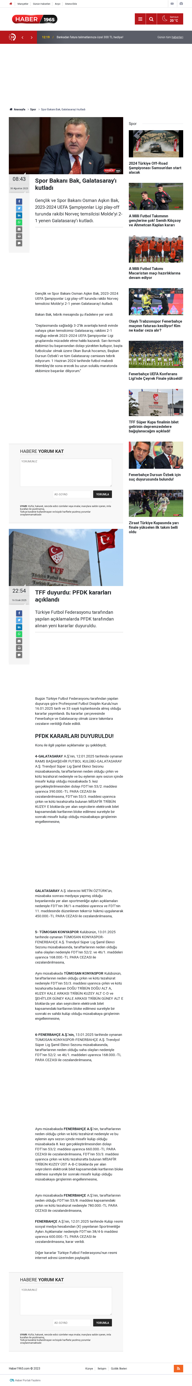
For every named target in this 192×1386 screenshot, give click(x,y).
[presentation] (22, 37)
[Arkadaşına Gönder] (19, 229)
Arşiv (57, 3)
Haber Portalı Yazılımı (27, 1380)
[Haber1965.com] (35, 18)
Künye (89, 1368)
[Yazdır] (19, 236)
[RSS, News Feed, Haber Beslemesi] (178, 1368)
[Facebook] (19, 202)
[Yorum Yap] (19, 243)
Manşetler (23, 3)
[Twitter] (19, 209)
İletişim (102, 1368)
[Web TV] (172, 3)
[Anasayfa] (11, 3)
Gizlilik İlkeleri (119, 1368)
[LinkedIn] (19, 215)
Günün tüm (170, 37)
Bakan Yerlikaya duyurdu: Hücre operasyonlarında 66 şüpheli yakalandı (95, 37)
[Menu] (140, 19)
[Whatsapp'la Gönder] (19, 222)
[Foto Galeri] (181, 3)
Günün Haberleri (41, 3)
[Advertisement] (96, 75)
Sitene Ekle (71, 3)
